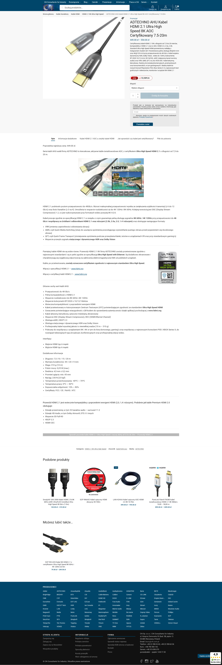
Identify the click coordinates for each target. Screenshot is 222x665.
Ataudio (87, 591)
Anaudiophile (75, 591)
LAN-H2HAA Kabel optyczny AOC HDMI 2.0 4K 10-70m (128, 501)
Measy (128, 609)
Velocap (46, 626)
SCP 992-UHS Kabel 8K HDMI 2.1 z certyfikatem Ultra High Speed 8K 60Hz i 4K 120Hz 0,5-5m (58, 564)
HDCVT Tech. (61, 605)
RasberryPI (102, 616)
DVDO (114, 598)
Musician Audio (173, 609)
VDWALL (157, 623)
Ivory (156, 605)
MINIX (156, 609)
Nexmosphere (103, 612)
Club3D (170, 595)
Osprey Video (145, 612)
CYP (58, 598)
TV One (115, 623)
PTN (58, 616)
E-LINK (128, 598)
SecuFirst (46, 619)
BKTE (156, 591)
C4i (86, 595)
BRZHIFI (60, 595)
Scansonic (158, 616)
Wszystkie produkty (50, 649)
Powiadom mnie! (142, 124)
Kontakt (111, 648)
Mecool (142, 609)
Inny (127, 605)
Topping (73, 623)
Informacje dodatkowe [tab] (67, 139)
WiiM (114, 626)
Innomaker (116, 605)
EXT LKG (74, 602)
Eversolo (60, 602)
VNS (100, 626)
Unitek (142, 623)
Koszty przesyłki (81, 653)
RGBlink (129, 616)
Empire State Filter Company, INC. (159, 598)
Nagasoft (46, 612)
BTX (72, 595)
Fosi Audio (116, 602)
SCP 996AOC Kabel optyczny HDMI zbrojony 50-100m (93, 501)
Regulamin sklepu (82, 638)
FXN (127, 602)
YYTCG (128, 626)
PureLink (74, 616)
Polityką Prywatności (146, 117)
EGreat (142, 598)
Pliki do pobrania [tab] (164, 139)
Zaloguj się (153, 9)
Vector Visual (173, 623)
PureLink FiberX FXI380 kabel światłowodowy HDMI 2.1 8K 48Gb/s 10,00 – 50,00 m (163, 502)
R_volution (144, 616)
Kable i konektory (62, 14)
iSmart (142, 605)
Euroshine (46, 602)
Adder (45, 591)
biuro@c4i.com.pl (152, 642)
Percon (156, 612)
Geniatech (158, 602)
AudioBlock (102, 591)
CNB (44, 598)
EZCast (87, 602)
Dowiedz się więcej (93, 506)
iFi (99, 605)
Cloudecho (158, 595)
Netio (72, 612)
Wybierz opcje (58, 512)
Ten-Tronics (61, 623)
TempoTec (46, 623)
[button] (177, 7)
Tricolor (87, 623)
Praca (110, 652)
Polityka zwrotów (82, 642)
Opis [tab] (53, 139)
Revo (114, 616)
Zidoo (142, 626)
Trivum (100, 623)
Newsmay (88, 612)
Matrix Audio (117, 609)
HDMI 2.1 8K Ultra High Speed (93, 14)
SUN (127, 619)
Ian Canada (89, 605)
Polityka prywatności (83, 646)
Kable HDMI (75, 14)
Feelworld (101, 602)
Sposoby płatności (82, 649)
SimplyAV (88, 619)
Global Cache (173, 602)
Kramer (45, 609)
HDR (72, 605)
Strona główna (48, 14)
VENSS (59, 626)
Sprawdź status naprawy (117, 642)
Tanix (156, 619)
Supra (142, 619)
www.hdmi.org (77, 269)
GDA (141, 602)
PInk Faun (46, 616)
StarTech (101, 619)
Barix (142, 591)
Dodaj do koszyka (160, 95)
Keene (170, 605)
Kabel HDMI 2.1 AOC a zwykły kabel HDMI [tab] (97, 139)
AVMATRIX (130, 591)
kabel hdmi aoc (121, 449)
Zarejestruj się (166, 9)
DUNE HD (101, 598)
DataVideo (74, 598)
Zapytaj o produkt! (205, 655)
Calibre (114, 595)
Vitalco (73, 626)
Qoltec (87, 616)
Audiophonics (117, 591)
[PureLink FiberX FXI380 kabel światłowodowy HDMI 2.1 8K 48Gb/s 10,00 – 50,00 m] (163, 481)
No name (129, 612)
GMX (44, 605)
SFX (58, 619)
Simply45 (74, 619)
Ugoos (128, 623)
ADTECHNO (139, 449)
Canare (129, 595)
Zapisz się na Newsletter (52, 645)
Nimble (114, 612)
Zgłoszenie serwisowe (116, 638)
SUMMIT (115, 619)
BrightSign (46, 595)
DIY (86, 598)
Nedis (59, 612)
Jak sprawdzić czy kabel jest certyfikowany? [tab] (136, 139)
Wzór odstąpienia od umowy (86, 657)
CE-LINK (143, 595)
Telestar (171, 619)
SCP (169, 616)
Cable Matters (103, 595)
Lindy (73, 609)
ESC (169, 598)
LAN (58, 609)
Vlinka (87, 626)
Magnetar (102, 609)
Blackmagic (172, 591)
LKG (86, 609)
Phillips (170, 612)
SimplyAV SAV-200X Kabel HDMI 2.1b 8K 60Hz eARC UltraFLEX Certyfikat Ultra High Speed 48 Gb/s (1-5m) (58, 502)
